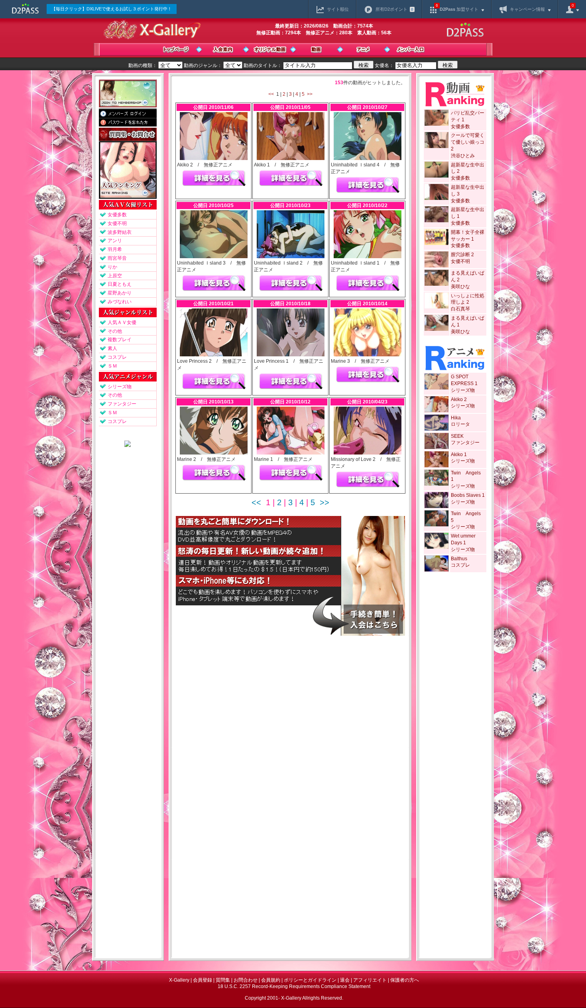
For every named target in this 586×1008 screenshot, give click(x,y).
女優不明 (117, 223)
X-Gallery (179, 980)
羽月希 (115, 249)
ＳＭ (112, 366)
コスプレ (117, 357)
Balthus (459, 558)
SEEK (457, 436)
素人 (112, 348)
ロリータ (460, 424)
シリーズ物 (120, 386)
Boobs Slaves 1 (468, 495)
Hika (456, 418)
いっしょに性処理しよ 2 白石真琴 (467, 302)
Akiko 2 (459, 399)
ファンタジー (122, 404)
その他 (115, 331)
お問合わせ (246, 980)
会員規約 (270, 980)
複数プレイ (120, 339)
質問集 (223, 980)
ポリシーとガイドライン (310, 980)
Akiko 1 (459, 454)
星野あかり (120, 293)
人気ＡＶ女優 (122, 322)
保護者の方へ (404, 980)
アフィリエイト (370, 980)
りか (112, 267)
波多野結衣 (120, 232)
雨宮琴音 (117, 258)
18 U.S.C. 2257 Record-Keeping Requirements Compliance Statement (294, 986)
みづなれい (120, 301)
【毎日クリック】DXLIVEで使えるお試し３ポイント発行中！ (111, 8)
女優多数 (117, 214)
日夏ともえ (120, 284)
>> (310, 94)
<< (271, 94)
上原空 (115, 276)
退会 (345, 980)
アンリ (115, 240)
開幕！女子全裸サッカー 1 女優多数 (467, 239)
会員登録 (202, 980)
